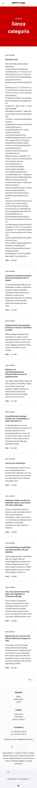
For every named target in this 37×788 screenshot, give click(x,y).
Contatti (18, 702)
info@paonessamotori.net (25, 739)
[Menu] (3, 3)
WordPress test (11, 59)
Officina (18, 697)
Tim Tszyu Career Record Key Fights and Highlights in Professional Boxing (17, 594)
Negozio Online (18, 699)
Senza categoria (10, 55)
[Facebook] (18, 786)
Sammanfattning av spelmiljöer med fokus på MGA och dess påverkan (18, 549)
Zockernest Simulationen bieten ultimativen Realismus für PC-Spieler (18, 278)
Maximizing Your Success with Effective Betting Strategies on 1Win (18, 638)
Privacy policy (18, 714)
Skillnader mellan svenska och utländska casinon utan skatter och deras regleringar (17, 502)
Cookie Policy (18, 717)
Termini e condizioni (18, 719)
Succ (29, 680)
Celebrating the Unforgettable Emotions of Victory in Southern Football (18, 327)
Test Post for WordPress (15, 463)
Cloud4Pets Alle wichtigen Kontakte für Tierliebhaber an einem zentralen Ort (17, 418)
